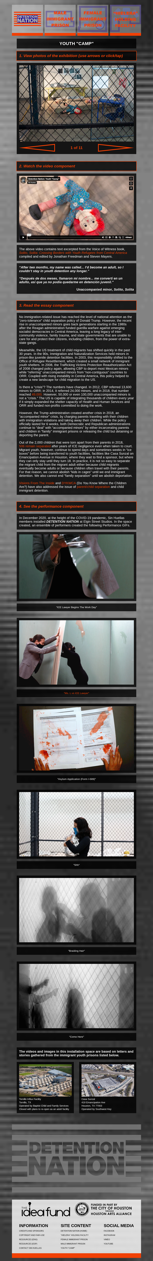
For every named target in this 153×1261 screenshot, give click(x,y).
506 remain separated (35, 446)
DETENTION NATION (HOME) (74, 1231)
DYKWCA (69, 483)
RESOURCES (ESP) (28, 1244)
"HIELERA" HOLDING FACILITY (75, 1235)
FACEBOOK (109, 1231)
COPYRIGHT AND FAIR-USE (32, 1235)
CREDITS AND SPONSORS (31, 1231)
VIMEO (107, 1239)
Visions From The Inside (36, 483)
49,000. (37, 394)
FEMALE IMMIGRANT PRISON (74, 1239)
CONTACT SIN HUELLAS (30, 1248)
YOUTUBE (108, 1244)
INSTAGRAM (109, 1235)
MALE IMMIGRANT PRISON (73, 1244)
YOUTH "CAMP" (68, 1248)
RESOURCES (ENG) (28, 1239)
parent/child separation (93, 487)
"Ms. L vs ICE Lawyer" (76, 693)
